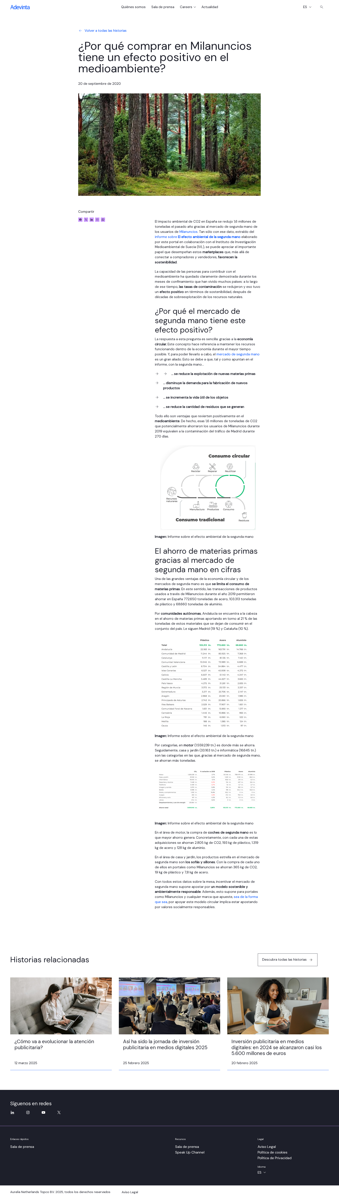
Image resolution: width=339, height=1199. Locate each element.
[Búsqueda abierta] (322, 7)
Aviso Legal (267, 1146)
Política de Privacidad (275, 1158)
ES (309, 7)
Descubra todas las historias (284, 959)
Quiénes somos (133, 7)
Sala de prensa (162, 7)
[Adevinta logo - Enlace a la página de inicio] (20, 7)
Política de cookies (272, 1152)
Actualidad (209, 7)
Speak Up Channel (189, 1152)
